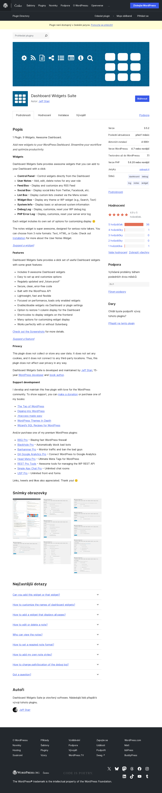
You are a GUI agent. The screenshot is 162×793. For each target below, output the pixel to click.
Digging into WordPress (31, 411)
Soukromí (17, 755)
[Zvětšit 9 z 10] (97, 543)
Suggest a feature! (23, 338)
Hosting (17, 750)
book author (57, 375)
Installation (19, 238)
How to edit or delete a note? (30, 624)
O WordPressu (20, 740)
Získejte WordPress (144, 5)
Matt (127, 745)
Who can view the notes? (28, 634)
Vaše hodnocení (117, 252)
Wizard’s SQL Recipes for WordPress (38, 425)
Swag (101, 755)
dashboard (134, 176)
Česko (46, 773)
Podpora (144, 115)
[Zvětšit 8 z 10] (97, 528)
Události (101, 745)
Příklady (45, 740)
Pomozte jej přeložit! (102, 25)
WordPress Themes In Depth (34, 420)
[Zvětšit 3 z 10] (66, 502)
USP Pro (22, 473)
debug (145, 176)
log (129, 183)
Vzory (44, 755)
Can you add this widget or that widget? (36, 594)
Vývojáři (81, 115)
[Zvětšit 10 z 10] (97, 561)
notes (136, 183)
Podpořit (101, 750)
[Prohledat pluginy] (46, 35)
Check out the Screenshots (29, 331)
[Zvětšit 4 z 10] (66, 524)
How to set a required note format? (33, 644)
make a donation (68, 394)
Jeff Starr (44, 101)
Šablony (45, 745)
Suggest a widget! (23, 245)
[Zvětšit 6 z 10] (97, 502)
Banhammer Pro (26, 449)
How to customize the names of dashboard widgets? (44, 604)
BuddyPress (131, 755)
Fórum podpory (117, 291)
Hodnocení (44, 115)
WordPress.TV (76, 755)
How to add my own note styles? (32, 654)
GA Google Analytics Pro (31, 454)
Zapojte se (102, 740)
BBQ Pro (22, 439)
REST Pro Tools (26, 463)
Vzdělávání (74, 740)
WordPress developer (31, 375)
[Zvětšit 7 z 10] (97, 515)
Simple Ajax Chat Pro (29, 468)
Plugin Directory (21, 16)
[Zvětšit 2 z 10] (36, 545)
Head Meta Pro (26, 458)
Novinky (17, 745)
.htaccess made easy (29, 415)
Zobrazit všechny (139, 252)
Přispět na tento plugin (121, 323)
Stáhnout (142, 98)
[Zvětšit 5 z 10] (66, 545)
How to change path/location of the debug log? (41, 664)
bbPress (129, 750)
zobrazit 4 (144, 169)
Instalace (63, 115)
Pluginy (44, 750)
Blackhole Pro (25, 444)
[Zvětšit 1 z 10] (36, 502)
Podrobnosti (23, 115)
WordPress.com (133, 740)
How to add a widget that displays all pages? (39, 614)
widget (145, 183)
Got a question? (22, 674)
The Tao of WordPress (30, 406)
